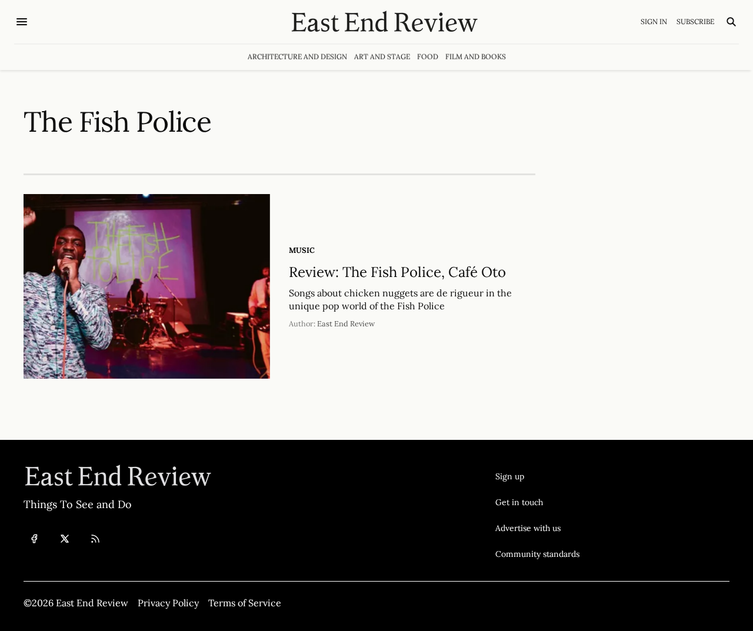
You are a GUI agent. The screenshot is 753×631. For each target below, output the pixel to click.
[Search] (731, 21)
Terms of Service (244, 603)
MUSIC (302, 250)
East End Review (346, 324)
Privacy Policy (168, 603)
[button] (537, 476)
